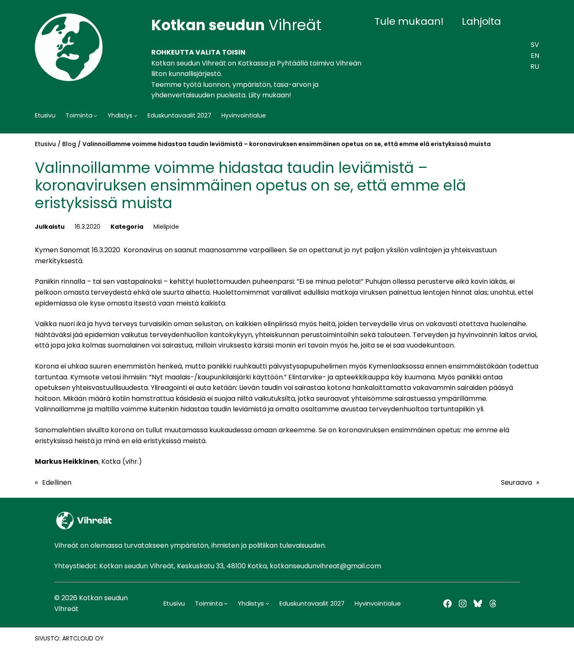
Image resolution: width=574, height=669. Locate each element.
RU (534, 66)
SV (535, 45)
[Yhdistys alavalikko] (135, 115)
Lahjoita (481, 21)
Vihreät (236, 25)
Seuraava (516, 482)
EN (535, 55)
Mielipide (166, 226)
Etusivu (45, 144)
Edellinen (56, 482)
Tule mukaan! (409, 21)
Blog (69, 144)
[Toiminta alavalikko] (95, 115)
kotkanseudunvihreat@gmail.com (325, 566)
